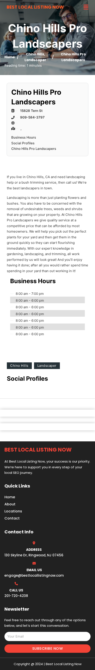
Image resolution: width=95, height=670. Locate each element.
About (9, 504)
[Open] (86, 7)
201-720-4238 (16, 595)
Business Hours (23, 137)
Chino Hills (35, 54)
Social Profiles (22, 143)
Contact (12, 518)
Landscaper (35, 60)
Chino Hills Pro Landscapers (33, 149)
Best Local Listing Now (35, 7)
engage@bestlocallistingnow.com (34, 575)
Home (9, 57)
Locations (13, 511)
